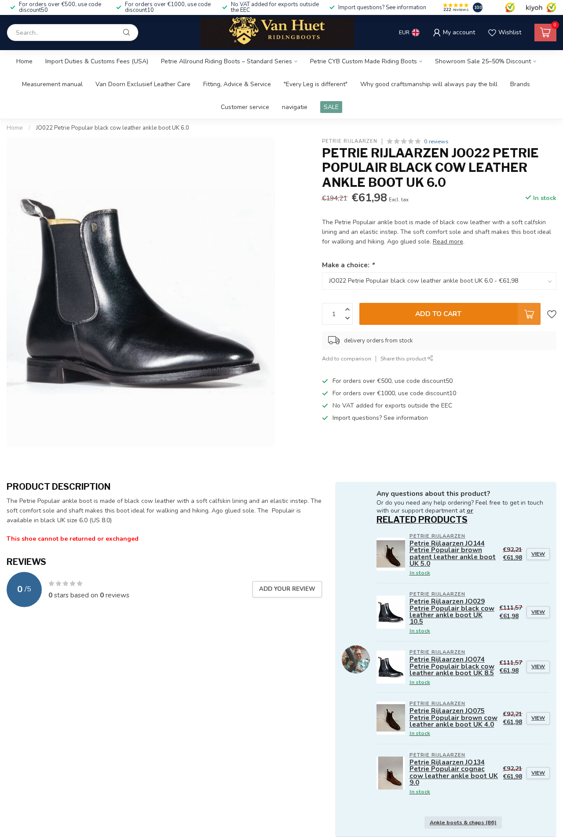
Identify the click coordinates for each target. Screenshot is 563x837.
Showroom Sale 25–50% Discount (483, 61)
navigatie (294, 107)
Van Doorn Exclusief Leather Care (142, 84)
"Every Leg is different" (315, 84)
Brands (520, 84)
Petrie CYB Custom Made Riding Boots (363, 61)
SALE (331, 107)
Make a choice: (348, 264)
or (470, 510)
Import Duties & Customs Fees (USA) (96, 61)
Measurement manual (52, 84)
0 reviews (436, 141)
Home (24, 61)
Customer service (245, 107)
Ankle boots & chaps (463, 822)
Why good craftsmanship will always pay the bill (428, 84)
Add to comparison (346, 358)
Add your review (287, 589)
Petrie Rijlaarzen (349, 141)
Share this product (404, 358)
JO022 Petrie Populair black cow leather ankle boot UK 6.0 (112, 128)
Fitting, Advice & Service (237, 84)
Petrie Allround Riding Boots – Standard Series (226, 61)
